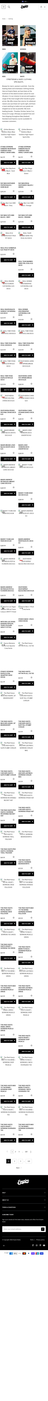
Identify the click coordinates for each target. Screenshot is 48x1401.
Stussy (4, 114)
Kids (10, 65)
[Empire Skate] (24, 8)
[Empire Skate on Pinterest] (40, 1245)
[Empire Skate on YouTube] (44, 1245)
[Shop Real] (3, 234)
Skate (28, 65)
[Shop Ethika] (3, 131)
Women (28, 38)
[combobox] (25, 1)
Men (10, 38)
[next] (14, 133)
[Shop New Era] (3, 608)
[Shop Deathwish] (21, 362)
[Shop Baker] (3, 432)
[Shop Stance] (21, 608)
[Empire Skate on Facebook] (33, 1245)
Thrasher (17, 111)
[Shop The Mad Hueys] (21, 645)
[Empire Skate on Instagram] (36, 1245)
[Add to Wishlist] (14, 156)
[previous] (2, 133)
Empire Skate (16, 1240)
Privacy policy (40, 1240)
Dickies (23, 111)
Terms (32, 1240)
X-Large (11, 114)
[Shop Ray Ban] (3, 170)
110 (26, 1152)
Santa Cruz (30, 111)
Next (18, 1168)
